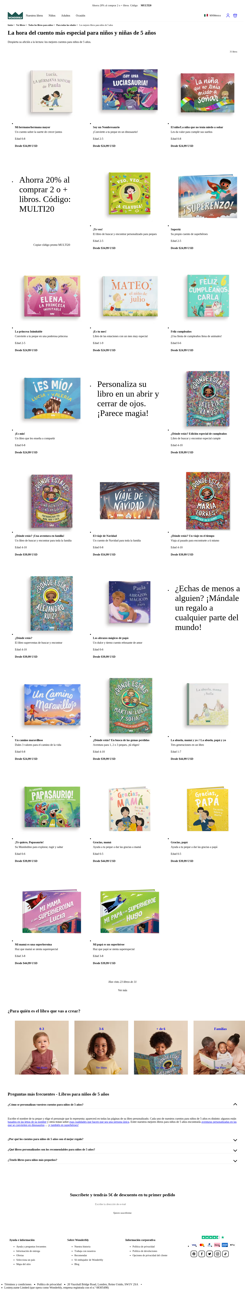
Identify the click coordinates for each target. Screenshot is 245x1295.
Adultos (65, 15)
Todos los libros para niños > (41, 25)
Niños (52, 15)
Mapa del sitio (23, 1264)
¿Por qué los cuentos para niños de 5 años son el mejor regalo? (45, 1139)
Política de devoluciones (145, 1251)
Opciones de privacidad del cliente (150, 1255)
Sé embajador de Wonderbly (88, 1260)
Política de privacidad (144, 1246)
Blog (76, 1264)
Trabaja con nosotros (85, 1251)
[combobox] (212, 15)
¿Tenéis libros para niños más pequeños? (32, 1159)
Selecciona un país (25, 1260)
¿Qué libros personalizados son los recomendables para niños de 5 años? (51, 1149)
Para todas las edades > (67, 25)
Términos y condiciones (17, 1284)
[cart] (235, 15)
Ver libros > (21, 25)
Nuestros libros (34, 15)
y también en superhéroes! (64, 1125)
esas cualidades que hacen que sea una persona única (99, 1121)
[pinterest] (194, 1254)
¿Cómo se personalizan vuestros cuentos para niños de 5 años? (45, 1104)
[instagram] (217, 1254)
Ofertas (20, 1255)
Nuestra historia (82, 1246)
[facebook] (202, 1254)
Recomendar (80, 1255)
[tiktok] (225, 1254)
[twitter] (209, 1254)
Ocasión (80, 15)
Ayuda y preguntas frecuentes (31, 1246)
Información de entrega (28, 1251)
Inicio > (11, 25)
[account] (228, 15)
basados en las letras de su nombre (27, 1121)
